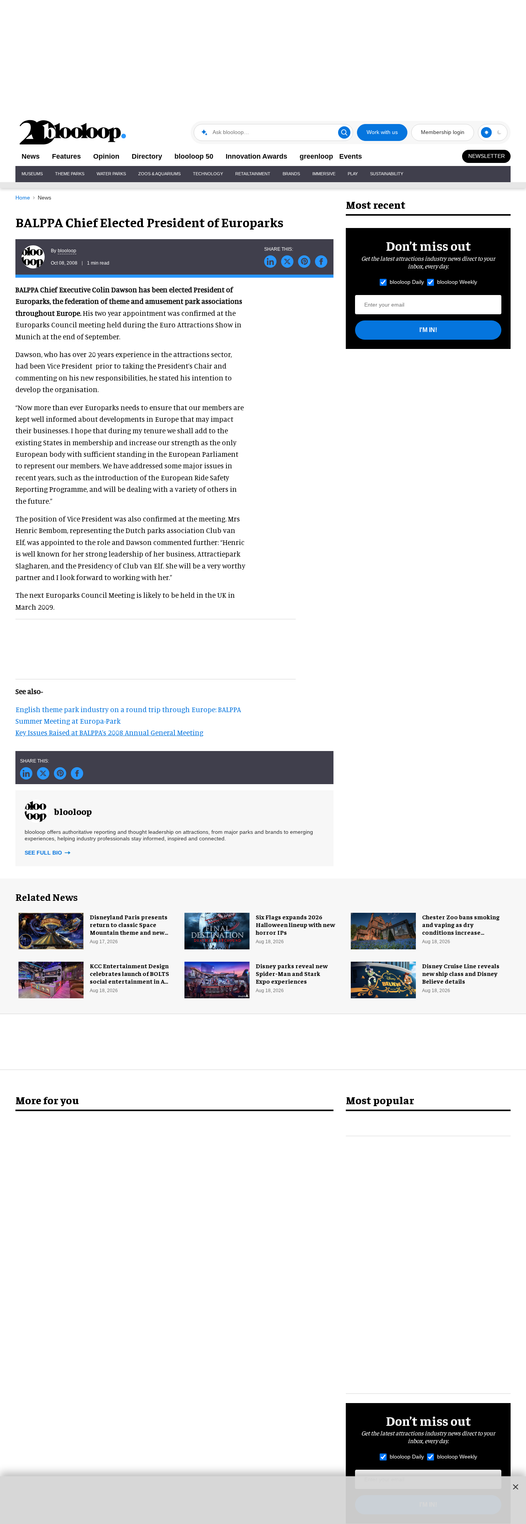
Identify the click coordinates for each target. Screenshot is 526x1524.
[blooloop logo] (73, 132)
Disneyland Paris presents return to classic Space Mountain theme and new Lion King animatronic (129, 928)
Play (353, 173)
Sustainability (386, 173)
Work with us (382, 132)
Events (350, 156)
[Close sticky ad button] (515, 1486)
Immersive (323, 173)
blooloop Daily (407, 282)
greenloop (316, 156)
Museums (32, 173)
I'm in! (428, 330)
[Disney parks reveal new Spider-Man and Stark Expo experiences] (217, 978)
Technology (208, 173)
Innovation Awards (256, 156)
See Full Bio (44, 853)
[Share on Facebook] (321, 261)
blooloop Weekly (457, 282)
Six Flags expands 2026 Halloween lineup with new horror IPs (295, 924)
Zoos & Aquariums (159, 173)
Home (22, 197)
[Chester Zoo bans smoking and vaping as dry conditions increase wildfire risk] (383, 930)
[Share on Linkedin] (270, 261)
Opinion (106, 156)
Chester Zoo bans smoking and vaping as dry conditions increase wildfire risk (460, 928)
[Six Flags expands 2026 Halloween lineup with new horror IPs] (217, 930)
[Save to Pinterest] (304, 261)
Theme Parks (69, 173)
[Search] (344, 132)
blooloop (67, 250)
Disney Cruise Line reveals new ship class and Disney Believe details (460, 973)
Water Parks (111, 173)
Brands (291, 173)
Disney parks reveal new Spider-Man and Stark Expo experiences (292, 973)
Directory (147, 156)
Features (66, 156)
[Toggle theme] (486, 132)
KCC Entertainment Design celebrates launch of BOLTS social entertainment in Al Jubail (129, 977)
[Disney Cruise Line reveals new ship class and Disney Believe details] (383, 978)
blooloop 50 (193, 156)
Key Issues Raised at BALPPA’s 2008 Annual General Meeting (109, 732)
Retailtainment (252, 173)
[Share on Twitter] (287, 261)
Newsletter (486, 156)
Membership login (442, 132)
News (31, 156)
